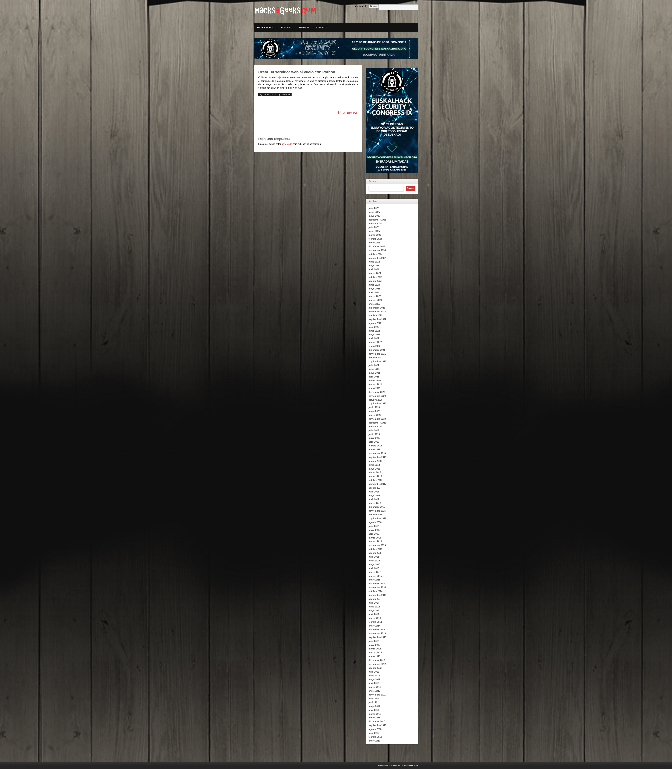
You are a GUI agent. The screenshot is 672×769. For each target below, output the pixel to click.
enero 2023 (374, 304)
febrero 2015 (375, 576)
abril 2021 (374, 376)
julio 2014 (374, 603)
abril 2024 (374, 269)
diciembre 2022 (377, 307)
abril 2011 (374, 710)
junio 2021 (374, 369)
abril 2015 (374, 568)
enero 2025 (374, 242)
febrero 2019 (375, 445)
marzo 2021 (375, 380)
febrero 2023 (375, 300)
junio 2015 (374, 560)
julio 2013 (374, 641)
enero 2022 (374, 346)
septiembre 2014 (377, 595)
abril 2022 (374, 338)
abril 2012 (374, 683)
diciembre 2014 (377, 583)
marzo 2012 (375, 687)
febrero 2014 (375, 622)
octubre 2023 (375, 277)
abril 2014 (374, 614)
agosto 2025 (375, 223)
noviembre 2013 (377, 633)
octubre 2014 (375, 591)
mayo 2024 (374, 265)
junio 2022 (374, 331)
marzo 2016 (375, 537)
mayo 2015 (374, 564)
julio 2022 (374, 327)
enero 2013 (374, 656)
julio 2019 (374, 430)
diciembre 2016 (377, 507)
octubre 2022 (375, 315)
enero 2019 (374, 449)
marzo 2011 (375, 714)
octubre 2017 (375, 480)
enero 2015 (374, 579)
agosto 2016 (375, 522)
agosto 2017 (375, 488)
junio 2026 (374, 212)
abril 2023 (374, 292)
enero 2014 (374, 625)
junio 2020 (374, 407)
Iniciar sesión (265, 27)
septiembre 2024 (377, 258)
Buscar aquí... (361, 6)
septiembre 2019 (377, 422)
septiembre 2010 (377, 725)
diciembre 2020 (377, 392)
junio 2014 (374, 606)
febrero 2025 (375, 238)
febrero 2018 (375, 476)
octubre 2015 (375, 549)
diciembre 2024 (377, 246)
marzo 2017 (375, 503)
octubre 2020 (375, 400)
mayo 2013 (374, 645)
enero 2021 (374, 388)
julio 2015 (374, 556)
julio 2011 (374, 698)
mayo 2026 (374, 216)
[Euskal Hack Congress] (336, 48)
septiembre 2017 (377, 484)
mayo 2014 (374, 610)
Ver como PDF (350, 112)
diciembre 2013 (377, 629)
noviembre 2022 (377, 311)
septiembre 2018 (377, 457)
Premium (304, 27)
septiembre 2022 (377, 319)
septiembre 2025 (377, 219)
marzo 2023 (375, 296)
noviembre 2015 (377, 545)
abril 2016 (374, 534)
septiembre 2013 (377, 637)
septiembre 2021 (377, 361)
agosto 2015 (375, 553)
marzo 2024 (375, 273)
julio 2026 (374, 208)
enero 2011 (374, 717)
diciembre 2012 (377, 660)
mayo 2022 (374, 334)
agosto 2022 (375, 323)
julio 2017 (374, 491)
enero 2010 (374, 740)
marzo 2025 (375, 235)
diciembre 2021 (377, 350)
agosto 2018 (375, 461)
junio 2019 (374, 434)
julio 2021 (374, 365)
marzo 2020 (375, 415)
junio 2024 (374, 261)
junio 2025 (374, 231)
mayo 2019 (374, 438)
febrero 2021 (375, 384)
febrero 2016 (375, 541)
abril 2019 (374, 442)
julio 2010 (374, 733)
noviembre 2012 (377, 664)
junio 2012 (374, 675)
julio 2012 (374, 671)
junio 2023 (374, 285)
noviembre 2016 (377, 510)
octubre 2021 (375, 357)
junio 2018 (374, 465)
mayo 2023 (374, 288)
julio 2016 (374, 526)
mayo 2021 (374, 373)
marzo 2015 (375, 572)
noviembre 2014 (377, 587)
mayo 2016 (374, 530)
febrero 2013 (375, 652)
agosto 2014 (375, 599)
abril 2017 (374, 499)
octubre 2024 (375, 254)
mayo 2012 (374, 679)
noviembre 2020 (377, 396)
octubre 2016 (375, 514)
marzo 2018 (375, 472)
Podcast (286, 27)
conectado (287, 144)
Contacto (322, 27)
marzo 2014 (375, 618)
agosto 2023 (375, 281)
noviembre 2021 (377, 353)
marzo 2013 (375, 648)
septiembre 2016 (377, 518)
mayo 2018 (374, 468)
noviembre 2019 (377, 419)
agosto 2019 (375, 426)
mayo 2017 (374, 495)
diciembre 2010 (377, 721)
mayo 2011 (374, 706)
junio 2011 (374, 702)
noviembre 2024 (377, 250)
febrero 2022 (375, 342)
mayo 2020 (374, 411)
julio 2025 (374, 227)
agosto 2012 (375, 668)
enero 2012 (374, 691)
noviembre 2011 (377, 694)
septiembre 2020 (377, 403)
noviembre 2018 (377, 453)
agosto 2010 (375, 729)
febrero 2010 (375, 737)
